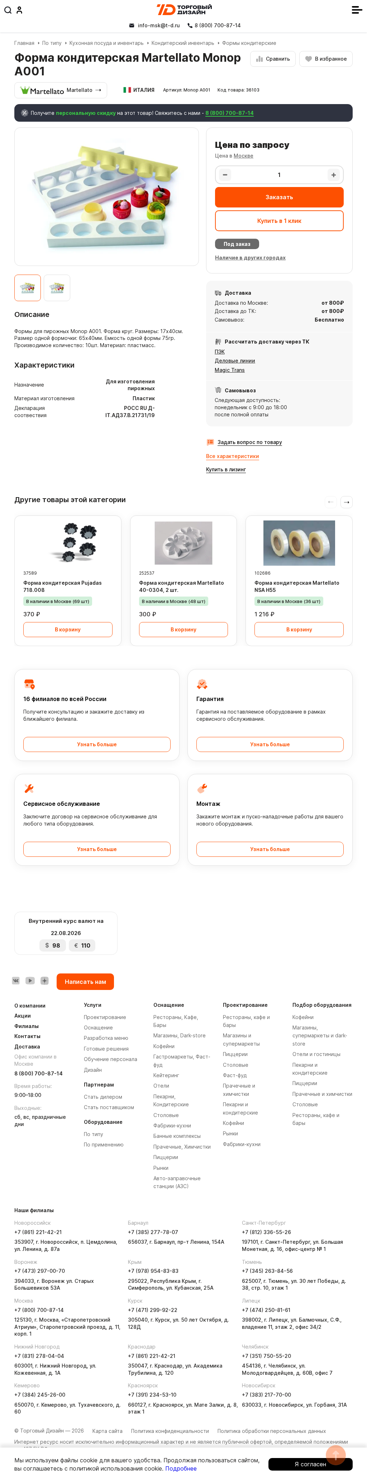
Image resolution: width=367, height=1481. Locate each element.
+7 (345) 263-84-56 (267, 1271)
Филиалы (26, 1026)
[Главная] (184, 9)
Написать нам (85, 981)
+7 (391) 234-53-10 (152, 1395)
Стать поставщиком (109, 1107)
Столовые (166, 1115)
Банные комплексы (177, 1136)
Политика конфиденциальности (170, 1431)
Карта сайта (107, 1431)
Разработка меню (106, 1038)
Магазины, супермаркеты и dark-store (319, 1035)
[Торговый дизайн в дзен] (44, 981)
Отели (161, 1086)
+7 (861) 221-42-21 (38, 1232)
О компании (30, 1006)
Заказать (279, 197)
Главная (24, 43)
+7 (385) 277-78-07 (153, 1232)
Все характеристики (232, 456)
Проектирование (105, 1017)
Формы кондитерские (249, 43)
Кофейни (164, 1046)
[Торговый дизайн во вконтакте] (16, 981)
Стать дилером (103, 1097)
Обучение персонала (110, 1059)
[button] (346, 502)
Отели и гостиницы (316, 1054)
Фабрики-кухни (172, 1125)
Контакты (27, 1036)
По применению (104, 1144)
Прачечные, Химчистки (182, 1147)
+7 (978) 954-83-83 (153, 1271)
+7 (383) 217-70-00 (266, 1395)
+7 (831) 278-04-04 (39, 1356)
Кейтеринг (166, 1075)
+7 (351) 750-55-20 (266, 1356)
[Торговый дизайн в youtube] (30, 981)
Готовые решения (106, 1049)
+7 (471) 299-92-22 (152, 1310)
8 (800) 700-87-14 (229, 113)
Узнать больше (97, 744)
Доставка (27, 1046)
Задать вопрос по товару (250, 442)
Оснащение (98, 1027)
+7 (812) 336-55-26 (266, 1232)
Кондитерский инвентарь (183, 43)
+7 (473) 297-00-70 (39, 1271)
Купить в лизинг (226, 469)
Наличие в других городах (250, 257)
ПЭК (220, 352)
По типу (52, 43)
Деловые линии (235, 361)
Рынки (160, 1168)
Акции (22, 1016)
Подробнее (181, 1468)
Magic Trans (230, 370)
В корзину (68, 629)
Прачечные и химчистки (322, 1094)
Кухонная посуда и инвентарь (107, 43)
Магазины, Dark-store (179, 1035)
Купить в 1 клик (279, 220)
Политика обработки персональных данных (272, 1431)
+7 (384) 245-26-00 (39, 1395)
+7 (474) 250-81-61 (266, 1310)
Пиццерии (165, 1157)
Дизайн (93, 1070)
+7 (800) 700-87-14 (39, 1310)
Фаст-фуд (235, 1075)
